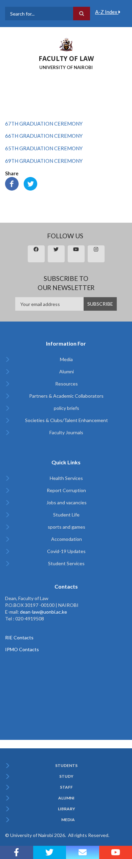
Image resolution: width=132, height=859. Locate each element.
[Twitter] (30, 183)
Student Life (66, 514)
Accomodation (66, 539)
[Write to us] (82, 852)
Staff (66, 787)
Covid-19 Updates (66, 551)
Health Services (66, 478)
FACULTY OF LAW (66, 58)
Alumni (66, 371)
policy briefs (66, 408)
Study (66, 776)
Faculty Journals (66, 432)
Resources (66, 384)
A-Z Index (106, 12)
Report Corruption (66, 490)
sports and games (66, 527)
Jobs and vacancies (66, 502)
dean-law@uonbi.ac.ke (43, 612)
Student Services (66, 563)
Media (66, 359)
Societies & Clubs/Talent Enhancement (66, 420)
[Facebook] (12, 183)
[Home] (66, 44)
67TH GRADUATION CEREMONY (44, 123)
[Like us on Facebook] (16, 852)
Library (66, 809)
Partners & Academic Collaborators (66, 396)
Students (66, 766)
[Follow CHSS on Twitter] (49, 852)
